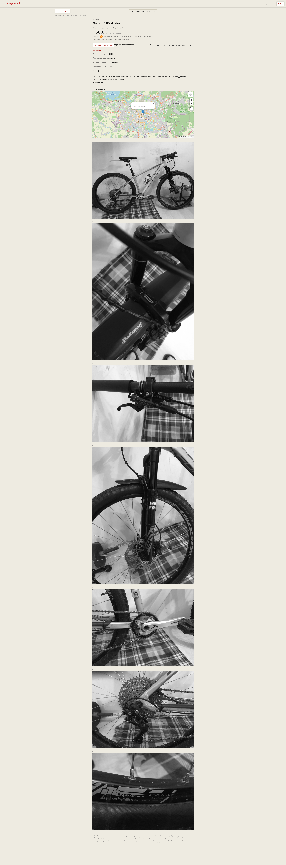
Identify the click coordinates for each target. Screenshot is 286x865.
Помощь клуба (180, 840)
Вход (280, 3)
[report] (177, 45)
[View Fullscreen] (191, 108)
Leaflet (181, 137)
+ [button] (191, 100)
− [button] (191, 103)
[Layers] (190, 94)
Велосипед (96, 19)
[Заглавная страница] (12, 1)
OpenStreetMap (189, 137)
